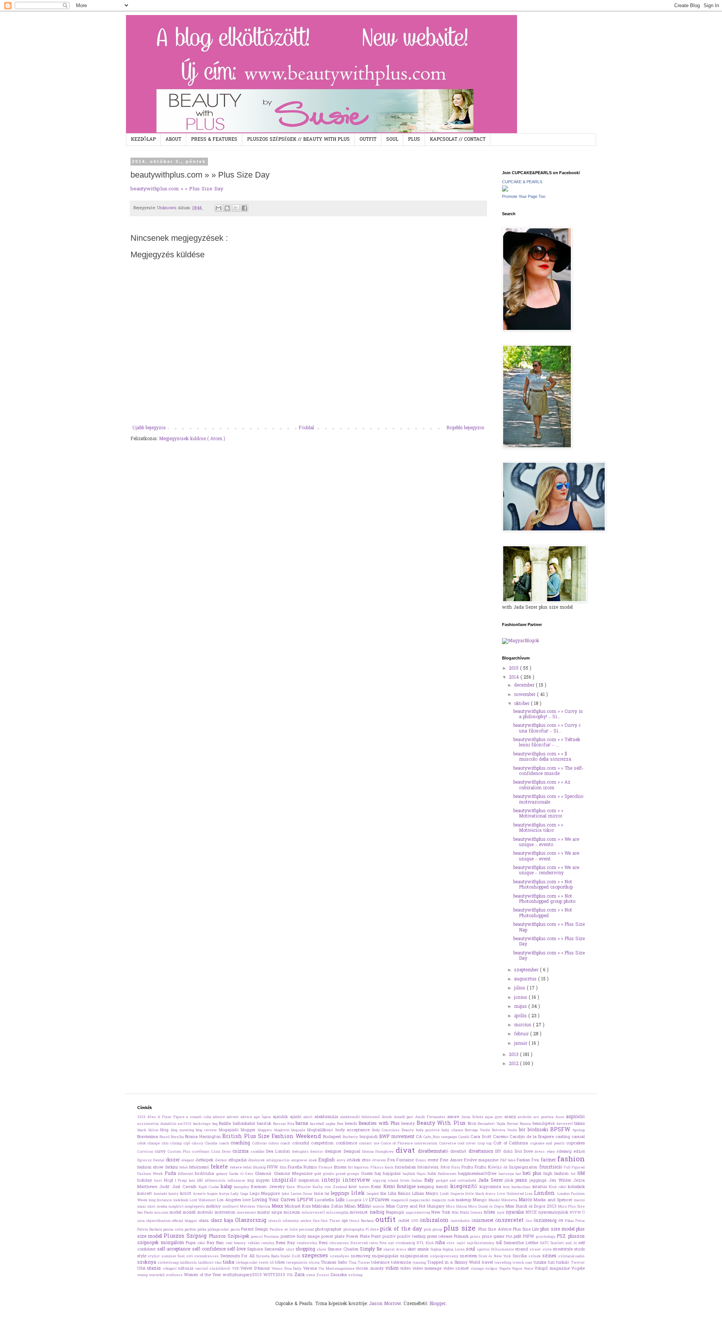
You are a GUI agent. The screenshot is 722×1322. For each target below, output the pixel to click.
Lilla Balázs (400, 1194)
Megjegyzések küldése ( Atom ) (192, 439)
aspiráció (575, 1117)
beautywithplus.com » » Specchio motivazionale (548, 799)
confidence (347, 1143)
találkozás (189, 1263)
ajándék (281, 1117)
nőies (490, 1212)
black (142, 1130)
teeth (264, 1263)
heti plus (533, 1173)
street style (541, 1249)
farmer (549, 1160)
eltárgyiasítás (278, 1160)
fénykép (260, 1167)
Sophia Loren (454, 1249)
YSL (290, 1275)
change (154, 1143)
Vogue (517, 1269)
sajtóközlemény (481, 1243)
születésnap (169, 1263)
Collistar (260, 1143)
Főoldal (306, 428)
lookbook (181, 1200)
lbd (328, 1194)
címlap (176, 1143)
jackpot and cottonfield (457, 1181)
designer (334, 1152)
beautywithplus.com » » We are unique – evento (546, 842)
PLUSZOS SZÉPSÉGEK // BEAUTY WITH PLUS (298, 139)
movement (247, 1213)
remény (268, 1243)
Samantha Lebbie (522, 1243)
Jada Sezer (491, 1180)
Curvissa (146, 1152)
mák (451, 1200)
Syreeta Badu (268, 1256)
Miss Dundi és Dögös (486, 1207)
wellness (175, 1275)
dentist (317, 1152)
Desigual (353, 1152)
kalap (227, 1187)
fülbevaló (186, 1174)
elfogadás (238, 1160)
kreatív (200, 1194)
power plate (333, 1237)
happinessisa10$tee (478, 1174)
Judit (165, 1187)
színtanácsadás (571, 1256)
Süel (181, 1256)
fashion (571, 1159)
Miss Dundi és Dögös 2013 (531, 1206)
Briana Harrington (203, 1137)
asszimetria (148, 1124)
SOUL (392, 139)
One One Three (327, 1221)
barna (303, 1123)
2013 (514, 1055)
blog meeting (183, 1130)
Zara (300, 1275)
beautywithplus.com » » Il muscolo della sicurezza (542, 757)
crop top (485, 1143)
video (406, 1269)
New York (441, 1213)
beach (352, 1124)
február (522, 1034)
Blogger (437, 1304)
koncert (145, 1194)
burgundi (369, 1137)
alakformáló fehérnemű (361, 1117)
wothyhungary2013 (243, 1275)
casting (563, 1137)
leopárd (373, 1194)
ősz (530, 1221)
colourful (301, 1143)
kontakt (161, 1194)
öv (561, 1220)
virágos (492, 1269)
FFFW (273, 1167)
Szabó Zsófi (291, 1256)
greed (341, 1174)
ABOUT (173, 139)
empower (300, 1160)
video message (428, 1269)
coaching (241, 1143)
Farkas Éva (529, 1160)
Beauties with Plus (379, 1123)
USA (142, 1269)
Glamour (264, 1174)
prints (476, 1237)
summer (169, 1256)
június (521, 997)
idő (201, 1181)
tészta (315, 1263)
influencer (237, 1181)
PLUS (414, 139)
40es (152, 1117)
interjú (332, 1180)
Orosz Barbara (362, 1221)
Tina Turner (360, 1263)
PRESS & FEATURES (214, 139)
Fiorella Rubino (303, 1167)
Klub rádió (558, 1187)
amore (454, 1117)
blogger (249, 1130)
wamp (143, 1275)
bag (215, 1124)
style (142, 1256)
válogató (170, 1269)
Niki (456, 1213)
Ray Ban (216, 1243)
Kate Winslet (299, 1187)
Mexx (278, 1206)
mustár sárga (270, 1213)
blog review (207, 1130)
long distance (161, 1200)
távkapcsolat (247, 1263)
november (525, 694)
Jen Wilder (561, 1181)
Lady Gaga (240, 1194)
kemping (426, 1187)
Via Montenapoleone (337, 1269)
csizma (241, 1151)
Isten (405, 1181)
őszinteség (546, 1220)
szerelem (469, 1256)
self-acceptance (174, 1249)
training (420, 1263)
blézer (154, 1130)
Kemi (377, 1187)
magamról (400, 1200)
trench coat (523, 1263)
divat (407, 1151)
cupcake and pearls (548, 1143)
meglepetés (195, 1207)
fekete (220, 1167)
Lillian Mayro (426, 1194)
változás (186, 1269)
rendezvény (308, 1243)
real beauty (236, 1243)
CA (419, 1137)
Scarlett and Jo (564, 1243)
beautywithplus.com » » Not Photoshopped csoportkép (543, 885)
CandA (464, 1137)
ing (251, 1181)
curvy (161, 1152)
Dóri (519, 1152)
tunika (541, 1263)
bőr (523, 1130)
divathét (459, 1152)
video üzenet (457, 1269)
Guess (368, 1174)
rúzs (451, 1243)
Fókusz (377, 1167)
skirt (412, 1249)
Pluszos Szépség (186, 1236)
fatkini (172, 1167)
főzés (456, 1167)
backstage (202, 1124)
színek (535, 1256)
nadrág (378, 1212)
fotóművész (428, 1167)
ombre (306, 1221)
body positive (428, 1130)
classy (198, 1143)
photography (354, 1229)
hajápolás (392, 1174)
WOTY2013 (275, 1275)
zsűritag (355, 1275)
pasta (236, 1229)
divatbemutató (434, 1151)
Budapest (333, 1137)
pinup (437, 1229)
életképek (205, 1160)
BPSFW (561, 1130)
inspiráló (285, 1180)
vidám (392, 1268)
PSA (510, 1237)
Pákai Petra (575, 1221)
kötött (186, 1194)
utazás (154, 1268)
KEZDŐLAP (143, 139)
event (434, 1160)
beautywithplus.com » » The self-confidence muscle (548, 771)
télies (280, 1263)
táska (229, 1262)
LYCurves (380, 1200)
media (162, 1207)
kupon (213, 1194)
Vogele (505, 1269)
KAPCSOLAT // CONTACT (457, 139)
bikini (579, 1124)
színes (550, 1256)
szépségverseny (445, 1256)
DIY (499, 1152)
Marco (526, 1200)
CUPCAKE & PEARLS (522, 181)
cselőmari (201, 1152)
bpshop (579, 1130)
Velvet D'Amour (256, 1269)
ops (345, 1221)
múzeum (293, 1213)
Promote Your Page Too (523, 196)
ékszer (173, 1160)
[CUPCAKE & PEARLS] (505, 190)
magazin (439, 1200)
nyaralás (516, 1212)
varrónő (202, 1269)
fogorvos (362, 1167)
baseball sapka (323, 1124)
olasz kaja (223, 1220)
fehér (184, 1167)
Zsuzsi (323, 1275)
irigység (380, 1181)
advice (247, 1117)
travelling (503, 1263)
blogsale (299, 1130)
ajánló (297, 1117)
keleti (365, 1187)
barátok (265, 1124)
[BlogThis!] (227, 208)
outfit (387, 1220)
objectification (159, 1221)
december (525, 685)
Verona (311, 1269)
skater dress (395, 1249)
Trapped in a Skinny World (454, 1263)
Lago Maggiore (266, 1194)
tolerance (381, 1263)
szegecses (316, 1256)
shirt (291, 1249)
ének (313, 1160)
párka (202, 1229)
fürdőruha (205, 1174)
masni (579, 1200)
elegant (188, 1160)
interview (358, 1180)
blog (165, 1130)
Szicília (520, 1256)
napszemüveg (418, 1213)
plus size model (558, 1229)
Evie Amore (452, 1160)
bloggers (266, 1130)
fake (512, 1160)
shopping (306, 1249)
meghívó (176, 1207)
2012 (514, 1064)
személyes (340, 1256)
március (523, 1025)
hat (519, 1174)
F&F (504, 1160)
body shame (453, 1130)
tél (272, 1263)
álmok (388, 1117)
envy (342, 1160)
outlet (404, 1221)
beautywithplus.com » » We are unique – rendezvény (546, 871)
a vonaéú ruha (199, 1117)
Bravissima (148, 1137)
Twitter (578, 1263)
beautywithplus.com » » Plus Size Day (176, 189)
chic (166, 1143)
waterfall (157, 1275)
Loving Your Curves (274, 1200)
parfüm (191, 1229)
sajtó (462, 1243)
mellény (214, 1206)
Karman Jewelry (269, 1187)
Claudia (212, 1143)
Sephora (255, 1249)
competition (323, 1143)
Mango (480, 1200)
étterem (379, 1160)
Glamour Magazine (294, 1174)
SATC (545, 1243)
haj (379, 1174)
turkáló (563, 1263)
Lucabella (325, 1200)
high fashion (557, 1174)
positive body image (301, 1237)
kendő (443, 1187)
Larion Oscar (302, 1194)
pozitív (389, 1237)
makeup (464, 1200)
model (176, 1213)
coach (225, 1143)
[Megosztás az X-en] (236, 208)
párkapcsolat (219, 1229)
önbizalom (435, 1221)
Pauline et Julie (284, 1229)
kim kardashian (517, 1187)
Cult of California (511, 1143)
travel (488, 1263)
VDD (236, 1269)
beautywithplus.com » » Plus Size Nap (549, 927)
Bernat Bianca (519, 1124)
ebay (552, 1152)
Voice (529, 1269)
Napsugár (396, 1213)
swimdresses (207, 1256)
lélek (359, 1193)
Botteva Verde (505, 1130)
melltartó (231, 1207)
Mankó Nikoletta (503, 1200)
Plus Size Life (527, 1229)
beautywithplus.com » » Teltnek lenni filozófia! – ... (546, 743)
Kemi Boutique (400, 1187)
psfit (518, 1237)
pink (428, 1229)
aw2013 (185, 1124)
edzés (579, 1152)
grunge (354, 1174)
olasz (205, 1221)
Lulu (340, 1200)
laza (319, 1194)
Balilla (226, 1124)
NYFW (576, 1213)
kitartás (540, 1187)
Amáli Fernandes (431, 1117)
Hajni (422, 1174)
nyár (501, 1213)
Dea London (279, 1152)
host (159, 1181)
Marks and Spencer (554, 1200)
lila (384, 1194)
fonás (390, 1167)
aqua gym (494, 1117)
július (520, 988)
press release (440, 1237)
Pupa (191, 1243)
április (521, 1016)
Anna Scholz (473, 1117)
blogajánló (230, 1130)
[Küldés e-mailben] (218, 208)
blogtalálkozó (321, 1130)
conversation (426, 1143)
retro (374, 1243)
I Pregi (182, 1181)
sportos (484, 1249)
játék (510, 1181)
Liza (529, 1194)
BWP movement (397, 1137)
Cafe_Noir (432, 1137)
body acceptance (353, 1130)
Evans (422, 1160)
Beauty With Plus (442, 1123)
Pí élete (373, 1229)
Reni (324, 1243)
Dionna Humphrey (379, 1152)
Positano (272, 1237)
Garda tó (237, 1174)
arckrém (526, 1117)
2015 (514, 668)
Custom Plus (180, 1152)
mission (162, 1213)
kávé (354, 1187)
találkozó (206, 1263)
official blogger (185, 1221)
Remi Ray (286, 1243)
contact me (370, 1143)
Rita (383, 1243)
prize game (494, 1237)
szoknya (147, 1262)
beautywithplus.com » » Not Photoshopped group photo (544, 899)
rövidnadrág (406, 1243)
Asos (560, 1117)
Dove (529, 1152)
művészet (359, 1213)
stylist (154, 1256)
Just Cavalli (185, 1187)
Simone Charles (344, 1249)
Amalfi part (404, 1117)
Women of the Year (203, 1275)
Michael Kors (298, 1206)
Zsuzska (339, 1275)
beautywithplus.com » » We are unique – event (546, 856)
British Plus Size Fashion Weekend (272, 1137)
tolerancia (402, 1263)
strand (522, 1249)
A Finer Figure (172, 1117)
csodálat (258, 1152)
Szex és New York (496, 1256)
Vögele (578, 1269)
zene (311, 1275)
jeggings (539, 1181)
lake (286, 1194)
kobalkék (576, 1187)
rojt (392, 1243)
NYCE (532, 1213)
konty (174, 1194)
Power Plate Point (364, 1237)
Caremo (501, 1137)
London (545, 1193)
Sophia (437, 1249)
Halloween (448, 1174)
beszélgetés (544, 1124)
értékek (354, 1160)
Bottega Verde (478, 1130)
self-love (237, 1249)
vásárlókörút (220, 1269)
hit (574, 1174)
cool (462, 1143)
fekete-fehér (241, 1167)
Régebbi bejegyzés (465, 428)
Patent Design (255, 1229)
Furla (171, 1173)
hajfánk (410, 1174)
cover (471, 1143)
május (521, 1006)
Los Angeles (229, 1200)
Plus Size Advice (495, 1229)
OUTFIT (367, 139)
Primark (462, 1237)
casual (578, 1137)
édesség (565, 1152)
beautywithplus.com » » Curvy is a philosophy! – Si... (548, 714)
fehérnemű (200, 1167)
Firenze (326, 1167)
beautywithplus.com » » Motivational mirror (538, 814)
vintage (478, 1269)
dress (540, 1152)
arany (511, 1117)
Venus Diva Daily (287, 1269)
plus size (460, 1228)
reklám (254, 1243)
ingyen (264, 1181)
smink (423, 1249)
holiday (145, 1181)
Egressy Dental (151, 1160)
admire (220, 1117)
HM (581, 1173)
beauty (409, 1124)
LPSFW (306, 1200)
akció (308, 1117)
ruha (441, 1243)
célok (142, 1143)
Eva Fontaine (401, 1160)
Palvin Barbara (150, 1229)
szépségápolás (386, 1256)
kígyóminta (491, 1187)
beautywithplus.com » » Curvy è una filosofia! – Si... (547, 728)
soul (471, 1249)
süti (190, 1256)
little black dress (481, 1194)
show (322, 1249)
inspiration (310, 1181)
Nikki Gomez (472, 1213)
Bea (341, 1124)
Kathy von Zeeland (330, 1187)
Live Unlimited (511, 1194)
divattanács (482, 1151)
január (521, 1043)
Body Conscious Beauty (394, 1130)
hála (433, 1174)
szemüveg (361, 1256)
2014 (514, 677)
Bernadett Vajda (492, 1124)
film (284, 1167)
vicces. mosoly (370, 1269)
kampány (242, 1187)
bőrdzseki (539, 1130)
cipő (188, 1143)
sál (500, 1243)
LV (366, 1200)
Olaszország (252, 1221)
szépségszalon (415, 1256)
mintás (379, 1207)
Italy (430, 1180)
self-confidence (209, 1249)
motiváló (206, 1213)
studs (579, 1249)
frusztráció (551, 1167)
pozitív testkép (412, 1237)
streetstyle (563, 1249)
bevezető (566, 1124)
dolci (508, 1152)
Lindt (445, 1194)
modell (190, 1213)
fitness (341, 1167)
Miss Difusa (457, 1207)
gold (318, 1174)
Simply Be (372, 1249)
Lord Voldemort (203, 1200)
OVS (415, 1221)
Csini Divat (222, 1152)
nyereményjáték (554, 1213)
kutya (225, 1194)
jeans (522, 1180)
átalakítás (169, 1124)
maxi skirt (147, 1207)
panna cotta (173, 1229)
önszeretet (510, 1221)
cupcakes (575, 1143)
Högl (169, 1181)
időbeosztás (216, 1181)
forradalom (406, 1167)
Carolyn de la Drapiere (532, 1137)
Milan (350, 1206)
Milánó (365, 1206)
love (247, 1200)
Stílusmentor (503, 1249)
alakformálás (327, 1117)
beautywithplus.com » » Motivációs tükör (538, 828)
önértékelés (461, 1221)
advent (234, 1117)
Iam (193, 1181)
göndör (329, 1174)
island (394, 1181)
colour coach (280, 1143)
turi (552, 1263)
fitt (351, 1167)
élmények (257, 1160)
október (522, 704)
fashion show (151, 1167)
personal (307, 1229)
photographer (329, 1229)
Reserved (359, 1243)
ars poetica (544, 1117)
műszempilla (338, 1213)
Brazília (178, 1137)
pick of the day (402, 1229)
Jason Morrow (385, 1304)
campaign (449, 1137)
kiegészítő (464, 1187)
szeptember (527, 970)
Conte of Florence (397, 1143)
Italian (417, 1181)
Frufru (468, 1167)
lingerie (458, 1194)
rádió (202, 1243)
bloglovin (282, 1130)
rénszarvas (339, 1243)
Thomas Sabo (335, 1263)
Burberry (351, 1137)
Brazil (165, 1137)
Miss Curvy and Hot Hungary (416, 1206)
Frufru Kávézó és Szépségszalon (507, 1167)
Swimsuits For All (238, 1256)
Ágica (267, 1117)
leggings (341, 1193)
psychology (546, 1237)
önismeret (483, 1220)
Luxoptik (354, 1200)
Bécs (473, 1124)
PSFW (529, 1237)
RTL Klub (426, 1243)
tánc (219, 1263)
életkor (221, 1160)
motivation (226, 1213)
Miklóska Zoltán (328, 1206)
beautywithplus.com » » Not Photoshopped (542, 913)
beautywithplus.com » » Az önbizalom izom (541, 785)
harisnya (507, 1174)
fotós (446, 1167)
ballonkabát (245, 1124)
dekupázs (301, 1152)
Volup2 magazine (552, 1269)
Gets (250, 1174)
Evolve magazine (482, 1160)
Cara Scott (481, 1137)
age (258, 1117)
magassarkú (420, 1200)
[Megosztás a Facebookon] (244, 208)
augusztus (526, 979)
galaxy (222, 1174)
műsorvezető (314, 1213)
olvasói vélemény (284, 1221)
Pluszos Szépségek (230, 1236)
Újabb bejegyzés (149, 428)
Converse (448, 1143)
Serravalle (274, 1249)
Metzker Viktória (256, 1207)
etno (367, 1160)
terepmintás (297, 1263)
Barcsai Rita (284, 1124)
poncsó (257, 1237)
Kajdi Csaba (210, 1187)
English (327, 1160)
